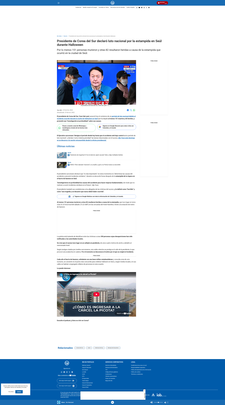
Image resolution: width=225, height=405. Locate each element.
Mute (152, 402)
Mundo (65, 36)
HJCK (83, 374)
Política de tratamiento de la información (141, 369)
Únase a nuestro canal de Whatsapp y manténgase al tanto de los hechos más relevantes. (74, 128)
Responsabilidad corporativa (138, 367)
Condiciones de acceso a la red (139, 365)
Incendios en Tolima (104, 7)
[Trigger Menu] (58, 2)
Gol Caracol (85, 369)
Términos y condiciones (137, 374)
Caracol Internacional (87, 383)
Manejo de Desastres (113, 347)
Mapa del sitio (108, 380)
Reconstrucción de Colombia (117, 7)
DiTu (83, 376)
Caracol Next (85, 387)
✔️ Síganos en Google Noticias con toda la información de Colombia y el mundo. (98, 196)
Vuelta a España (130, 7)
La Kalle (84, 372)
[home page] (112, 3)
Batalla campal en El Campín (90, 7)
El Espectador (85, 378)
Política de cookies (135, 372)
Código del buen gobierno (111, 372)
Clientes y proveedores (111, 376)
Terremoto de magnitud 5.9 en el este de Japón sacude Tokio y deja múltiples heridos (96, 155)
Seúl (89, 347)
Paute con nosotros (110, 378)
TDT (106, 369)
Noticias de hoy (99, 347)
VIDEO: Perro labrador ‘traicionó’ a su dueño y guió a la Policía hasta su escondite (95, 165)
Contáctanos (108, 374)
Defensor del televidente (111, 367)
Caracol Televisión (86, 367)
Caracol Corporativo (87, 385)
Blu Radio (59, 36)
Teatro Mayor (85, 380)
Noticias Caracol (86, 365)
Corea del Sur (79, 347)
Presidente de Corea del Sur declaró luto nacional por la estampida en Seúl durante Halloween (92, 36)
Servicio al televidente (110, 365)
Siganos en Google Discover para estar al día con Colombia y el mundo (118, 127)
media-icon (112, 402)
